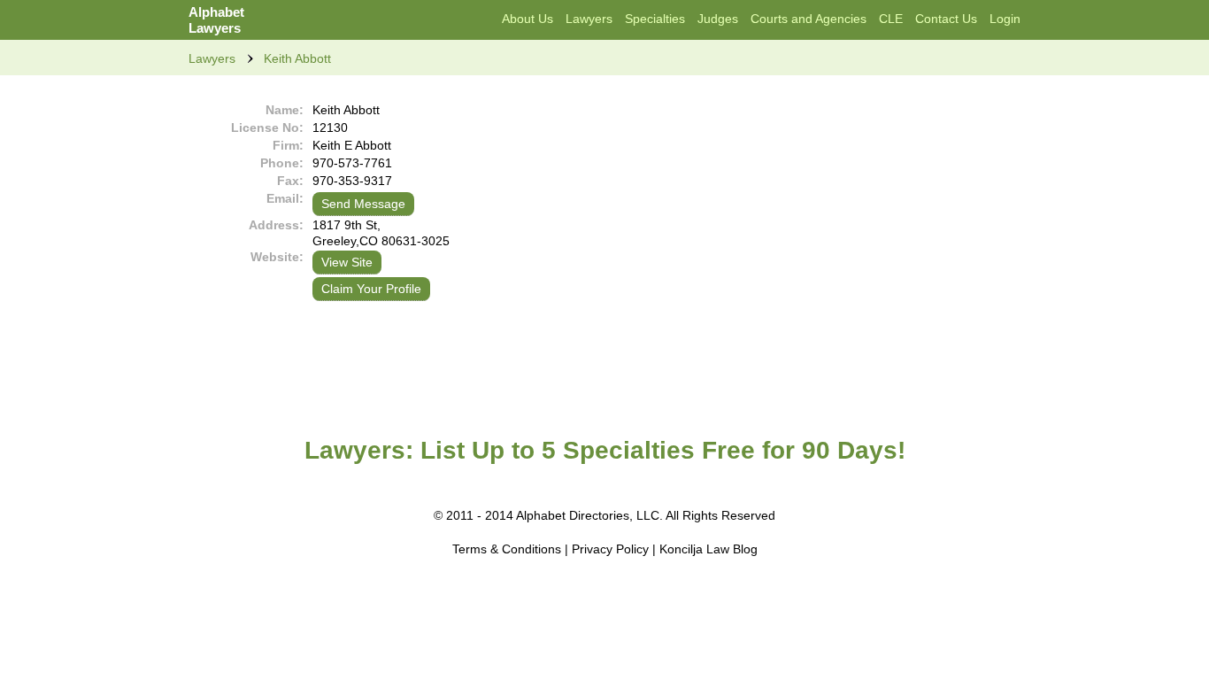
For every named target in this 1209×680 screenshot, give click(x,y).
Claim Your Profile (371, 289)
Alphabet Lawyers (216, 19)
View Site (347, 262)
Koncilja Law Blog (708, 549)
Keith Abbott (297, 58)
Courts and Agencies (808, 19)
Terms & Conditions (506, 549)
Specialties (655, 19)
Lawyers (589, 19)
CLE (891, 19)
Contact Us (946, 19)
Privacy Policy (610, 549)
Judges (717, 19)
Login (1005, 19)
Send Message (363, 204)
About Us (527, 19)
